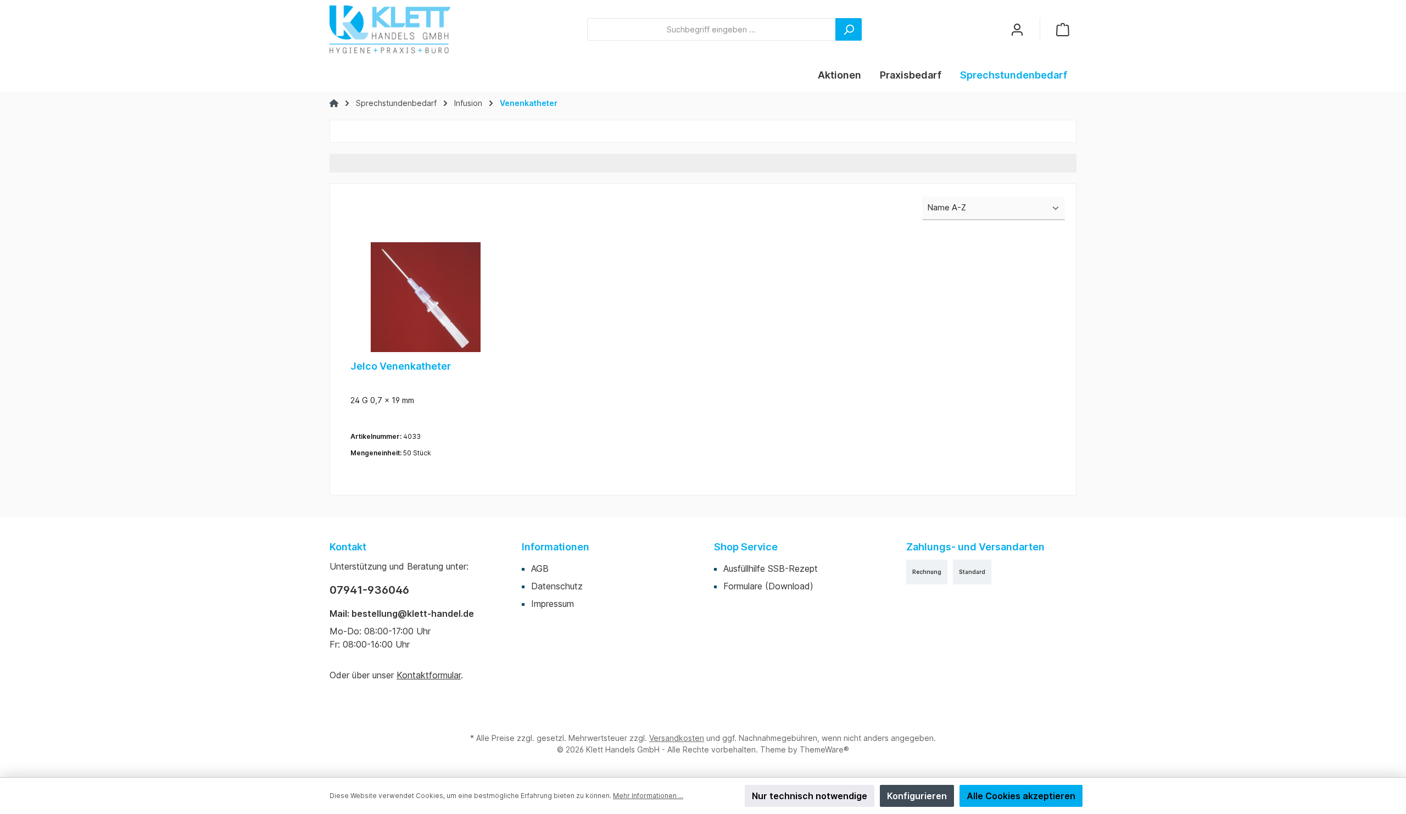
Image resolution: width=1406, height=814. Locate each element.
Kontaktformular (429, 675)
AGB (540, 568)
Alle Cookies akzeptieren (1021, 795)
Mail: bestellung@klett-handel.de (402, 613)
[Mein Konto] (1017, 29)
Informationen (555, 547)
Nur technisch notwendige (809, 795)
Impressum (552, 603)
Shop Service (746, 547)
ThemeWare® (824, 749)
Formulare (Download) (768, 586)
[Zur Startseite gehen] (390, 29)
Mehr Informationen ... (648, 795)
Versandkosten (676, 738)
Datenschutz (557, 586)
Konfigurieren (917, 795)
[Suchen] (848, 29)
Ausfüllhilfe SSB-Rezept (770, 568)
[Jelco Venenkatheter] (425, 297)
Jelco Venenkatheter (400, 366)
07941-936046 (369, 589)
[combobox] (711, 29)
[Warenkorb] (1062, 29)
